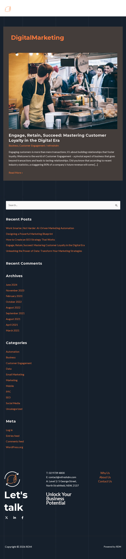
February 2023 (14, 296)
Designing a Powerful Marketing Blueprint (29, 233)
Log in (9, 430)
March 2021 (12, 330)
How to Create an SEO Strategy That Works (30, 239)
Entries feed (12, 435)
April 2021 (12, 324)
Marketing (12, 380)
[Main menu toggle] (119, 8)
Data (8, 368)
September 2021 (15, 313)
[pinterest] (7, 517)
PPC (8, 391)
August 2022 (13, 307)
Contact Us (105, 481)
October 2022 (14, 301)
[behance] (15, 517)
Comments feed (15, 441)
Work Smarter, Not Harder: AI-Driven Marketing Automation (40, 228)
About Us (105, 477)
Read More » (16, 172)
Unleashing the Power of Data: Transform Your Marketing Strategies (44, 250)
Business (13, 145)
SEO (8, 397)
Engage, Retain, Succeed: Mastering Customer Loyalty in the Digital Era (57, 138)
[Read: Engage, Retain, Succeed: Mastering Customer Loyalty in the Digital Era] (63, 90)
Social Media (13, 403)
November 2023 (15, 290)
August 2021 (13, 318)
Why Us (105, 473)
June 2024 (11, 284)
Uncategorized (14, 408)
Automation (12, 351)
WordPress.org (14, 447)
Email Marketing (15, 374)
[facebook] (23, 517)
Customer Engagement (32, 145)
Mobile (10, 385)
